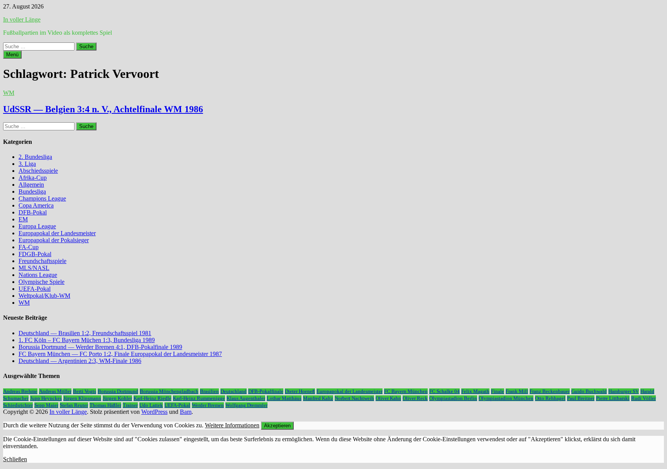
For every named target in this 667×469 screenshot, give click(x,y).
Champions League (42, 198)
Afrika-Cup (33, 177)
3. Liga (27, 163)
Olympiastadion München (506, 398)
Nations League (38, 275)
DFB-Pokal (33, 212)
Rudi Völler (643, 398)
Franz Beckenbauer (550, 391)
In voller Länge (22, 19)
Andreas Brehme (20, 391)
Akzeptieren (277, 426)
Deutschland (233, 391)
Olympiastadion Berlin (453, 398)
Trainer (130, 405)
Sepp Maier (46, 405)
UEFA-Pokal (35, 288)
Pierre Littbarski (613, 398)
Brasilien (209, 391)
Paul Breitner (580, 398)
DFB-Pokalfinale (265, 391)
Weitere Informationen (232, 425)
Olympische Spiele (41, 281)
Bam (185, 411)
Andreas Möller (55, 391)
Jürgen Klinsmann (82, 398)
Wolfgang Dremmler (246, 405)
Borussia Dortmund (118, 391)
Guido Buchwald (589, 391)
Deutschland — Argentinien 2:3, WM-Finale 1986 (80, 361)
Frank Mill (517, 391)
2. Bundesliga (35, 157)
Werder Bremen (208, 405)
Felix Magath (475, 391)
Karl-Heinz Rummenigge (199, 398)
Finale (497, 391)
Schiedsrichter (18, 405)
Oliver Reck (415, 398)
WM (8, 92)
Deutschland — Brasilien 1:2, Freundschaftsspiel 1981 (85, 333)
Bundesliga (32, 191)
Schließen (15, 459)
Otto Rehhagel (550, 398)
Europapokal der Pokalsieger (54, 240)
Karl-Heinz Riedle (152, 398)
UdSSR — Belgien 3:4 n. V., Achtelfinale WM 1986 (103, 109)
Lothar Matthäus (284, 398)
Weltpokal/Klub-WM (44, 295)
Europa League (37, 226)
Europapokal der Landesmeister (57, 233)
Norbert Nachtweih (354, 398)
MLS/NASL (34, 268)
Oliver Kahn (388, 398)
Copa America (36, 205)
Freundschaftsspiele (42, 261)
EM (23, 219)
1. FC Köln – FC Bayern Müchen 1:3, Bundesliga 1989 (87, 340)
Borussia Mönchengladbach (169, 391)
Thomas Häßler (105, 405)
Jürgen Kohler (117, 398)
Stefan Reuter (74, 405)
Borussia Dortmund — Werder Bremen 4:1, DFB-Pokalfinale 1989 (100, 347)
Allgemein (31, 184)
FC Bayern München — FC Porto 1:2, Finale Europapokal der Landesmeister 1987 (120, 354)
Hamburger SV (623, 391)
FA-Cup (29, 247)
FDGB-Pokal (35, 254)
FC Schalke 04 (444, 391)
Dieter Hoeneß (300, 391)
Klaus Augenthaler (246, 398)
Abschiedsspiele (38, 170)
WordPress (154, 411)
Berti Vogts (84, 391)
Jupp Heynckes (46, 398)
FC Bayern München (406, 391)
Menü (12, 54)
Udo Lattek (151, 405)
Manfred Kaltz (318, 398)
